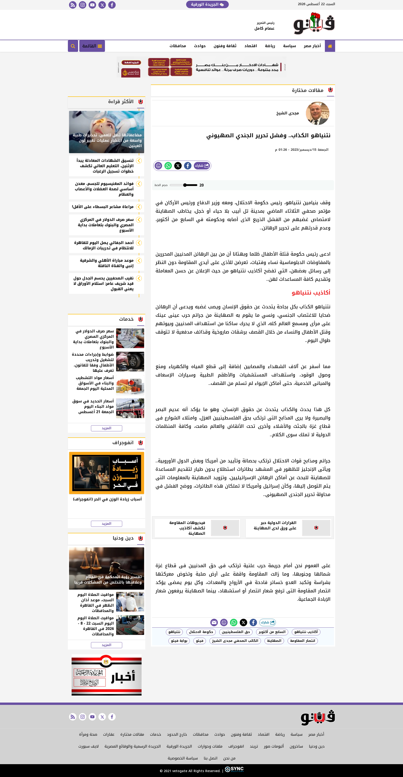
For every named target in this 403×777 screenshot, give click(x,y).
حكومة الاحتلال (201, 632)
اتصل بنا (210, 758)
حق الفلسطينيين (236, 632)
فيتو (199, 641)
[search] (73, 46)
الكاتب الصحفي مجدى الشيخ (235, 641)
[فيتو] (314, 24)
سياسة (289, 45)
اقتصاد (250, 45)
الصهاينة (274, 641)
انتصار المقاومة (302, 641)
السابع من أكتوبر (272, 632)
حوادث (200, 45)
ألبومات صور (274, 746)
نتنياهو (174, 632)
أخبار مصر (312, 45)
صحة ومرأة (88, 734)
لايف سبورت (88, 746)
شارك (200, 166)
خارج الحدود (177, 734)
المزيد (106, 428)
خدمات (155, 734)
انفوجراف (236, 746)
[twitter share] (178, 165)
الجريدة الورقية (205, 4)
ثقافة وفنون (225, 45)
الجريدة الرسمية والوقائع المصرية (132, 746)
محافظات (178, 45)
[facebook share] (187, 165)
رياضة (270, 45)
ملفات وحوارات (210, 746)
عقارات (109, 734)
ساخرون (296, 746)
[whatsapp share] (168, 165)
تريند (254, 746)
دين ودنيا (317, 746)
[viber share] (214, 622)
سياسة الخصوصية (183, 758)
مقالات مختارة (132, 734)
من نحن (229, 758)
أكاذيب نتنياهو (306, 632)
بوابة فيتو (179, 641)
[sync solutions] (233, 771)
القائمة (90, 46)
